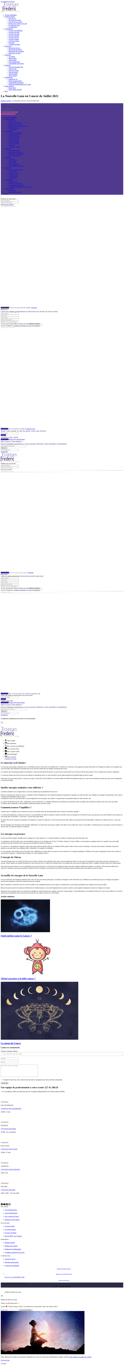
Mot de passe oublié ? (6, 469)
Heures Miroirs (9, 86)
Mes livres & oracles (15, 20)
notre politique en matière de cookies (80, 1357)
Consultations (9, 29)
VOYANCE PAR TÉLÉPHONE (11, 1108)
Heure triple (12, 88)
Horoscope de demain (15, 49)
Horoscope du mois (14, 53)
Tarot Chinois (13, 76)
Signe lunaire (13, 58)
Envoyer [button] (3, 435)
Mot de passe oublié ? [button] (7, 204)
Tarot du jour (12, 69)
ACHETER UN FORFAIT (8, 114)
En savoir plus (5, 1360)
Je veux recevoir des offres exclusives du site (20, 324)
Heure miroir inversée (15, 89)
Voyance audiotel (14, 36)
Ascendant (12, 56)
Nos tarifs (11, 43)
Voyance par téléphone (15, 30)
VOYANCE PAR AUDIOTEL (10, 1169)
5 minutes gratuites (14, 44)
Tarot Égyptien (13, 74)
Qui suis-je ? (12, 18)
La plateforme (13, 27)
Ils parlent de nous (14, 25)
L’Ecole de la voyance (15, 22)
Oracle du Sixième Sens (16, 67)
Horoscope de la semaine (16, 51)
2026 (55, 1286)
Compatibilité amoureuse (16, 63)
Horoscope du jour (14, 48)
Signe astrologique (14, 62)
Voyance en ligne (14, 41)
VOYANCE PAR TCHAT (9, 1149)
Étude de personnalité (15, 81)
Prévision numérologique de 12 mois (20, 84)
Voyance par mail (14, 32)
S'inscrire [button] (12, 1)
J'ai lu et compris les (20, 326)
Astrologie (8, 55)
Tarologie (7, 65)
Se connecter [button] (5, 1)
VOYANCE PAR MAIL (8, 1129)
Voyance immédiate (11, 15)
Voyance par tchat (14, 34)
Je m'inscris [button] (4, 429)
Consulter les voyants (10, 758)
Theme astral (12, 60)
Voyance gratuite (14, 39)
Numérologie (9, 77)
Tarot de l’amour (14, 70)
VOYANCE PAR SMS (8, 1190)
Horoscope (8, 46)
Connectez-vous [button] (30, 429)
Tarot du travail (13, 72)
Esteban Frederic (10, 16)
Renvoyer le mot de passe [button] (17, 439)
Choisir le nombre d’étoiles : (9, 1051)
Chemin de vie (13, 79)
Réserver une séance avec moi (18, 23)
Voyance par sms (14, 37)
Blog (6, 91)
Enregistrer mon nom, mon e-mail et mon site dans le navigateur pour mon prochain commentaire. (33, 1080)
